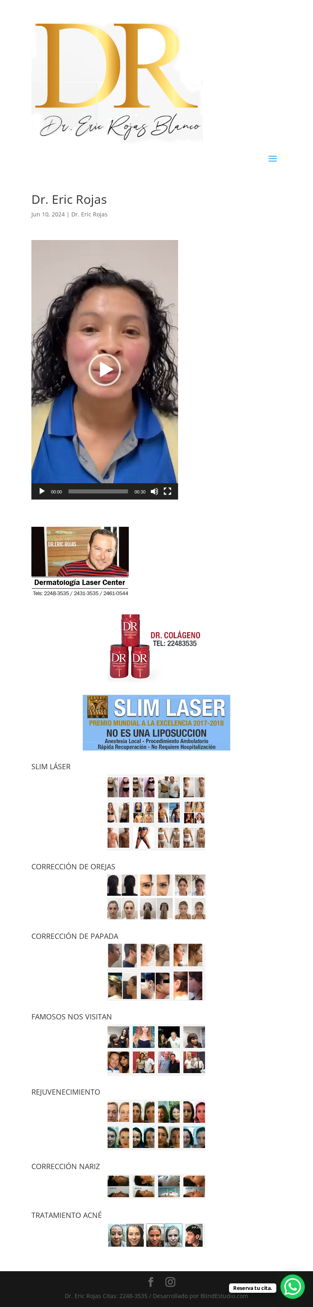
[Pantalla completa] (167, 491)
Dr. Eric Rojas (89, 214)
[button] (104, 369)
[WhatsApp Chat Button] (292, 1286)
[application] (104, 370)
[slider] (98, 491)
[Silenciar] (154, 491)
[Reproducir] (42, 491)
